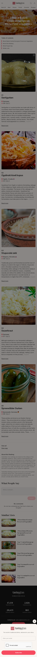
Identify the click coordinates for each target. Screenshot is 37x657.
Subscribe (18, 652)
